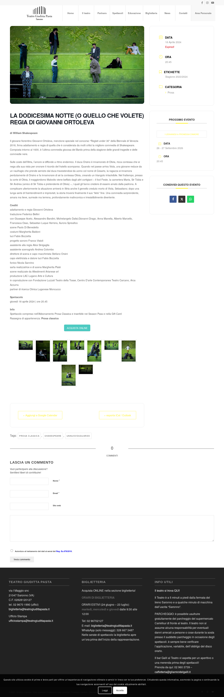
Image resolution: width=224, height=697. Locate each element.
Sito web (57, 505)
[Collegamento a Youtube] (212, 2)
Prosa (171, 92)
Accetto (120, 690)
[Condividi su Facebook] (173, 199)
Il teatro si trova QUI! (167, 590)
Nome (56, 480)
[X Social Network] (181, 199)
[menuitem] (70, 13)
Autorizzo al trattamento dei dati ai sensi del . (43, 551)
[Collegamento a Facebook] (202, 2)
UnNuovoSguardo (78, 435)
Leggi (105, 690)
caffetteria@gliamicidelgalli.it (173, 672)
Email (56, 493)
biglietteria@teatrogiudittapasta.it (29, 609)
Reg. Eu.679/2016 (64, 551)
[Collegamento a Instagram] (207, 2)
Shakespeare (53, 435)
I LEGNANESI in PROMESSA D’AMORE (182, 134)
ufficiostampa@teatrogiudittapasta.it (31, 621)
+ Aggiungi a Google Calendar (40, 415)
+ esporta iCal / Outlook (117, 415)
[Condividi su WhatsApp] (190, 199)
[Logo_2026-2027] (39, 13)
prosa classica (29, 435)
